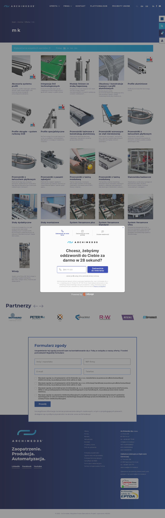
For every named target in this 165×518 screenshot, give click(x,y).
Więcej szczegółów (100, 286)
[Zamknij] (123, 227)
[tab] (62, 233)
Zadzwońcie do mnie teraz (97, 269)
